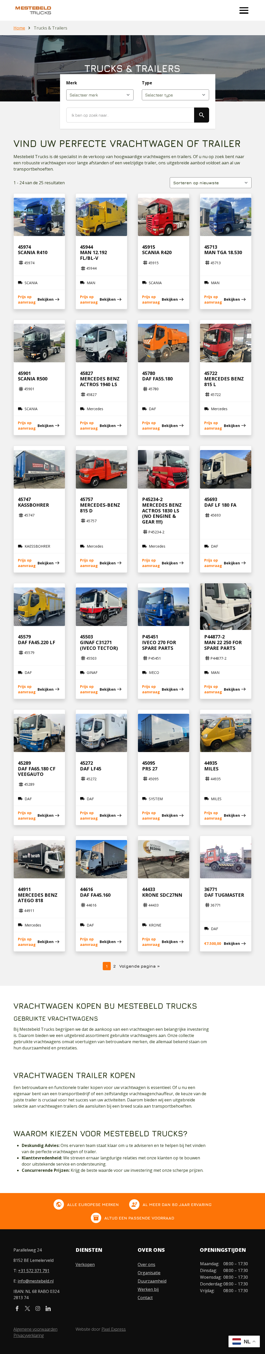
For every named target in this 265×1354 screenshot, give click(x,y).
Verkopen (85, 1264)
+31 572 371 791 (33, 1271)
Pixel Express (113, 1329)
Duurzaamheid (152, 1281)
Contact (145, 1297)
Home (19, 28)
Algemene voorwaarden (35, 1329)
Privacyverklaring (28, 1335)
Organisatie (149, 1273)
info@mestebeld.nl (36, 1281)
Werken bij (148, 1289)
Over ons (146, 1264)
